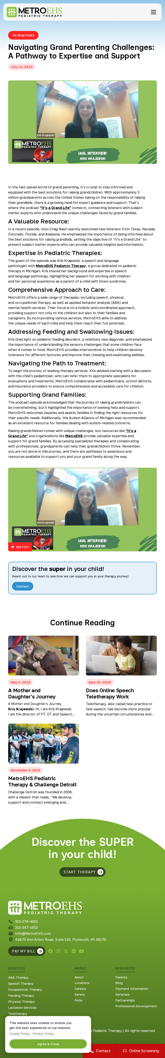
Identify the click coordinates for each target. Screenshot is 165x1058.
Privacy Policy (43, 1033)
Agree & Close (48, 1044)
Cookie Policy (19, 1033)
